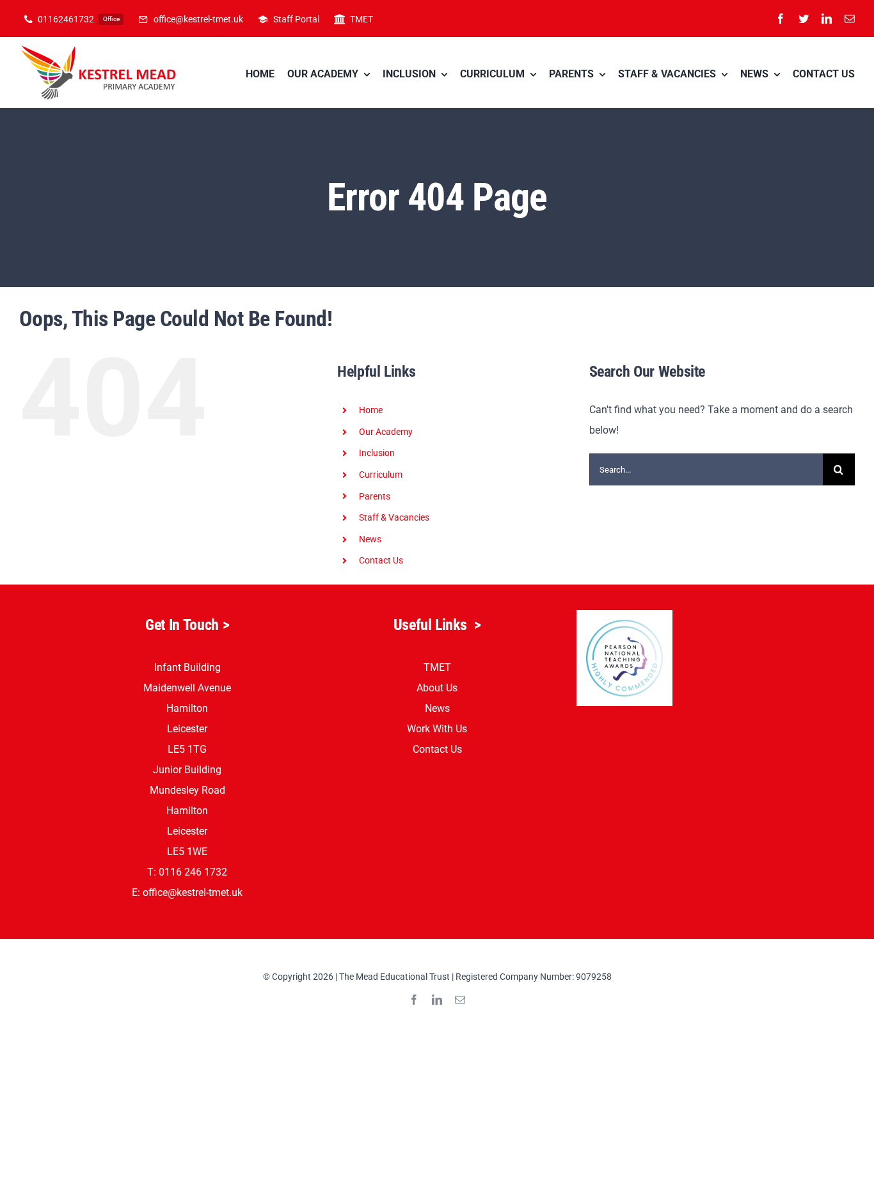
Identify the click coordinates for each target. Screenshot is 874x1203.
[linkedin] (827, 18)
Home (371, 410)
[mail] (850, 18)
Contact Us (381, 560)
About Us (437, 688)
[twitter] (804, 18)
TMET (437, 667)
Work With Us (437, 729)
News (437, 708)
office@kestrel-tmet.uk (192, 892)
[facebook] (780, 18)
